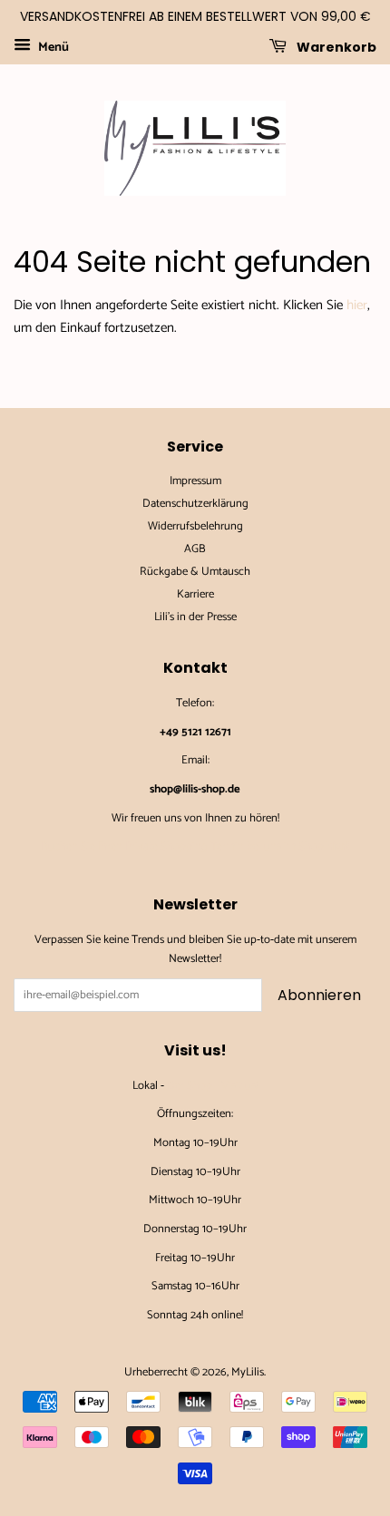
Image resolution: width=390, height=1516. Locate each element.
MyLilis (247, 1372)
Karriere (195, 594)
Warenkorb (335, 46)
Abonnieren (319, 995)
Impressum (195, 481)
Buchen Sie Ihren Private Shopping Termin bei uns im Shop (195, 846)
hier (356, 305)
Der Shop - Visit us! (212, 1085)
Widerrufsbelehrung (195, 526)
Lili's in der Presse (195, 617)
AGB (195, 549)
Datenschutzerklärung (195, 503)
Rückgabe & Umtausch (195, 571)
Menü (52, 47)
